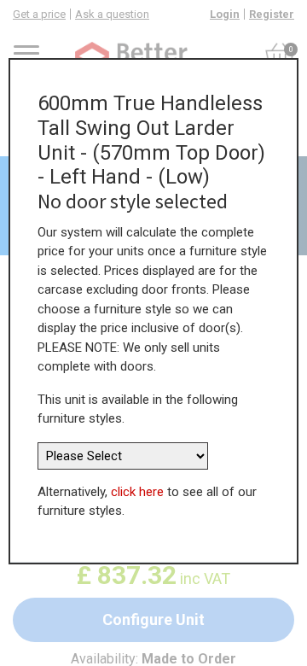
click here (137, 492)
